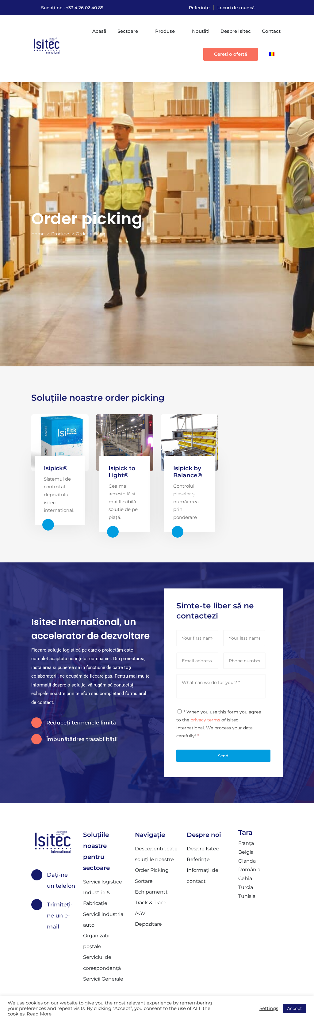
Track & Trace (151, 903)
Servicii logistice (102, 882)
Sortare (144, 881)
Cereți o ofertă (230, 54)
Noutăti (200, 31)
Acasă (99, 31)
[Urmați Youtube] (265, 8)
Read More (39, 1014)
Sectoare (127, 31)
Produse (165, 31)
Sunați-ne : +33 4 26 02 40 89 (72, 7)
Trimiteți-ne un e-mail (60, 915)
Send (223, 755)
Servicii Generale (103, 979)
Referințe (199, 7)
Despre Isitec (235, 31)
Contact (271, 31)
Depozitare (148, 924)
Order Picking (152, 870)
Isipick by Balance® (187, 472)
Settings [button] (268, 1008)
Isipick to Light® (122, 472)
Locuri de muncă (236, 7)
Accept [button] (294, 1008)
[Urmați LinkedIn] (278, 8)
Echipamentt (151, 892)
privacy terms (205, 720)
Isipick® (55, 468)
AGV (140, 913)
